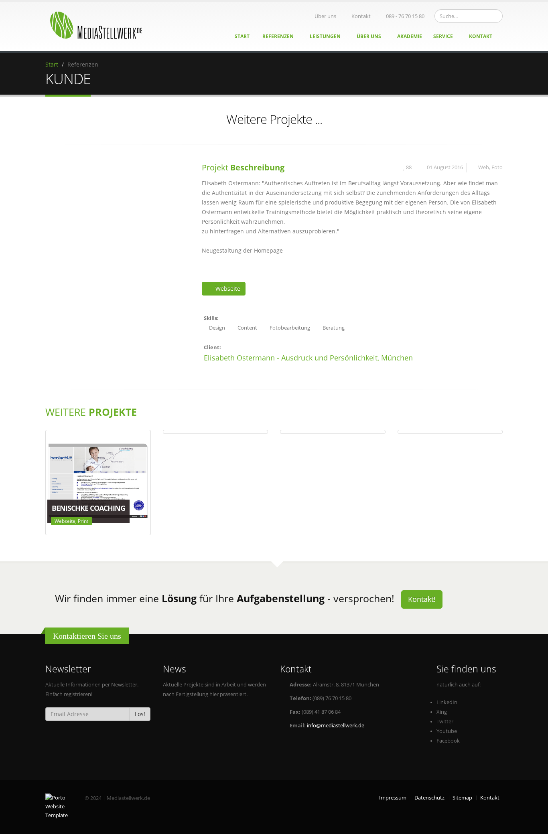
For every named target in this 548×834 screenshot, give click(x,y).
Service (443, 36)
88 (409, 167)
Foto (497, 167)
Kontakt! (422, 599)
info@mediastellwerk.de (335, 725)
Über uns (325, 16)
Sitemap (462, 797)
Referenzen (278, 36)
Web (483, 167)
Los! (140, 714)
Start (242, 36)
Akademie (409, 36)
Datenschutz (429, 797)
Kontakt (361, 16)
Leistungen (326, 36)
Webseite (227, 288)
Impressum (392, 797)
